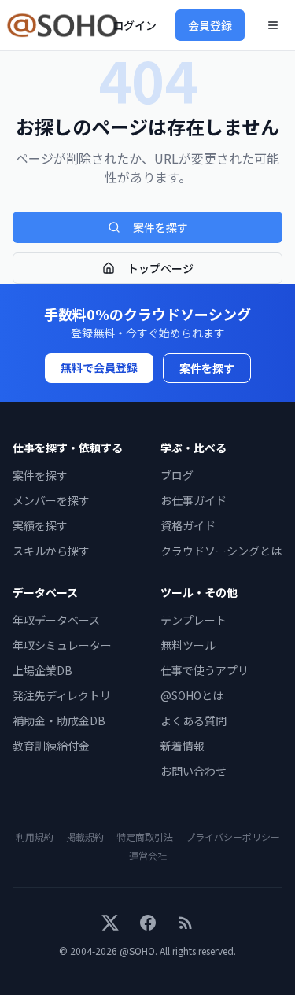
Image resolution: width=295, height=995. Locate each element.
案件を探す (160, 227)
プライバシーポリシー (233, 836)
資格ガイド (188, 525)
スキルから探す (51, 550)
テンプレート (193, 620)
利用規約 (34, 836)
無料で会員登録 (99, 367)
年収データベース (56, 620)
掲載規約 (85, 836)
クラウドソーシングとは (221, 550)
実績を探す (40, 525)
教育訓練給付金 (51, 746)
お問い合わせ (193, 771)
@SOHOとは (191, 695)
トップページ (160, 268)
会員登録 (210, 25)
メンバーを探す (51, 500)
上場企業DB (42, 670)
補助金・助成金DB (59, 720)
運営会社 (148, 855)
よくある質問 (193, 720)
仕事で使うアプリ (204, 670)
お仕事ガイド (193, 500)
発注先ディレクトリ (62, 695)
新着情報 (182, 746)
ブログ (177, 475)
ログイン (134, 25)
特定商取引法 (144, 836)
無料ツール (188, 645)
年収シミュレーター (62, 645)
